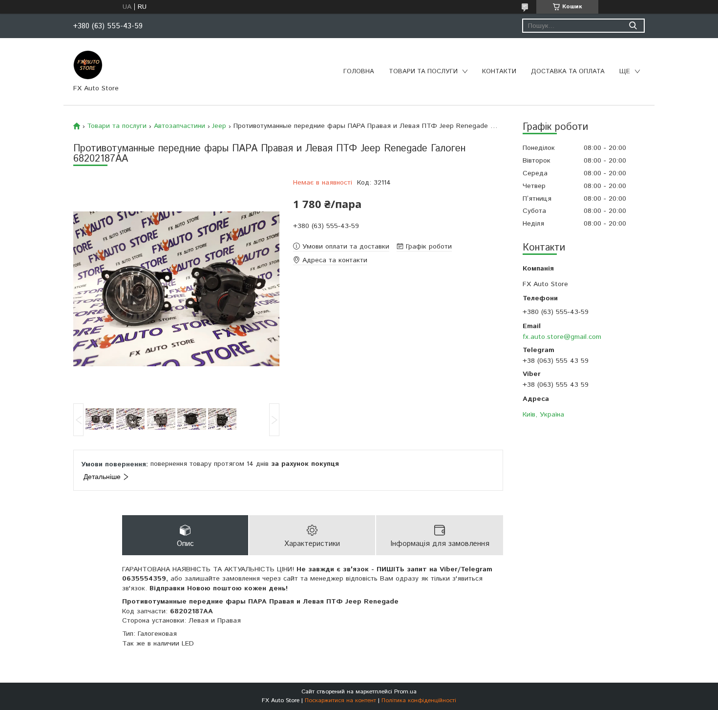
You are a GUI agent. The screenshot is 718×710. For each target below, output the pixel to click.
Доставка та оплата (568, 71)
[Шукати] (633, 26)
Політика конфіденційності (418, 700)
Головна (358, 71)
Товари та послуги (423, 71)
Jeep (219, 126)
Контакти (499, 71)
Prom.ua (405, 692)
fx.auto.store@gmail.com (562, 336)
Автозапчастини (179, 126)
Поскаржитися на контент (340, 700)
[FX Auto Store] (88, 64)
